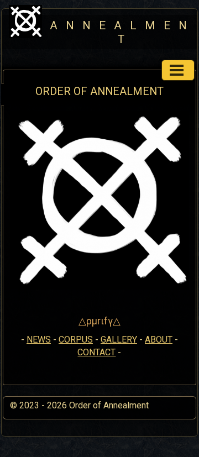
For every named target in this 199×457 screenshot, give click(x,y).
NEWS (39, 339)
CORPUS (76, 339)
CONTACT (96, 352)
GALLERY (119, 339)
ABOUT (158, 339)
